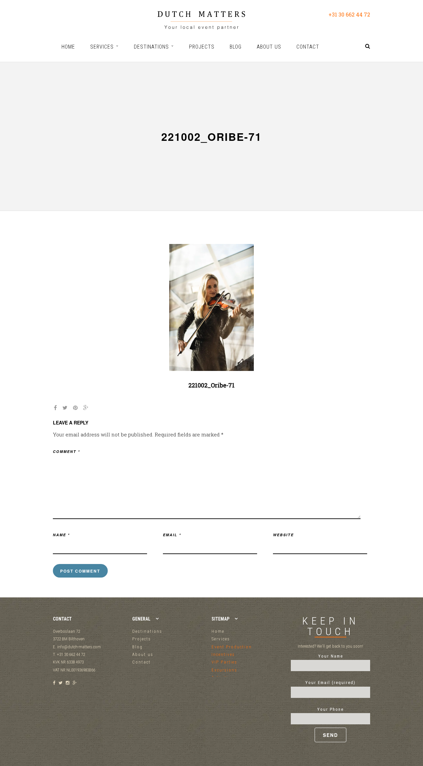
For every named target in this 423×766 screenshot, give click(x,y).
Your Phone (330, 709)
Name (61, 534)
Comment (66, 451)
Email (172, 534)
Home (218, 631)
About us (142, 654)
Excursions (224, 669)
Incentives (223, 654)
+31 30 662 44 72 (349, 14)
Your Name (330, 656)
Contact (141, 662)
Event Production (232, 646)
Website (283, 534)
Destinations (147, 631)
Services (221, 638)
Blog (137, 646)
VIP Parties (224, 662)
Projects (141, 638)
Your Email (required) (330, 682)
